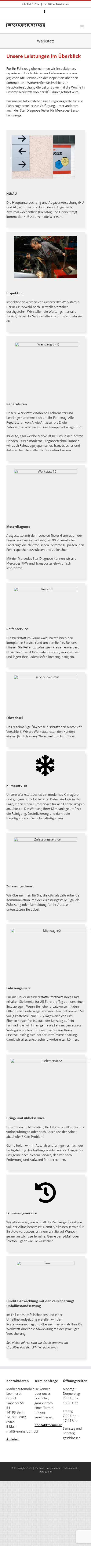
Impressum (53, 1468)
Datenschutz (70, 1468)
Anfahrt (12, 1439)
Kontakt (39, 1468)
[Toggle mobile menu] (82, 27)
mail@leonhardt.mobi (56, 4)
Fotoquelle (45, 1471)
